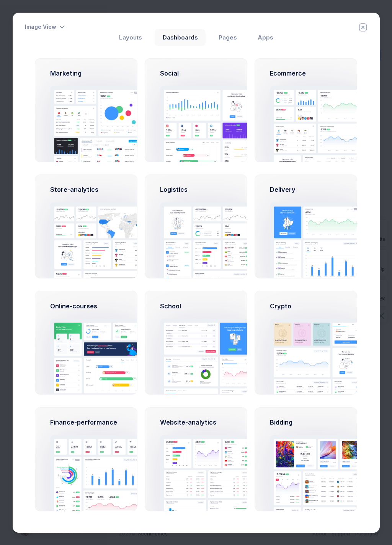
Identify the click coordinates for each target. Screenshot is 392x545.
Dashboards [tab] (180, 37)
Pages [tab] (228, 37)
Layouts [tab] (130, 37)
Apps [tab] (265, 37)
